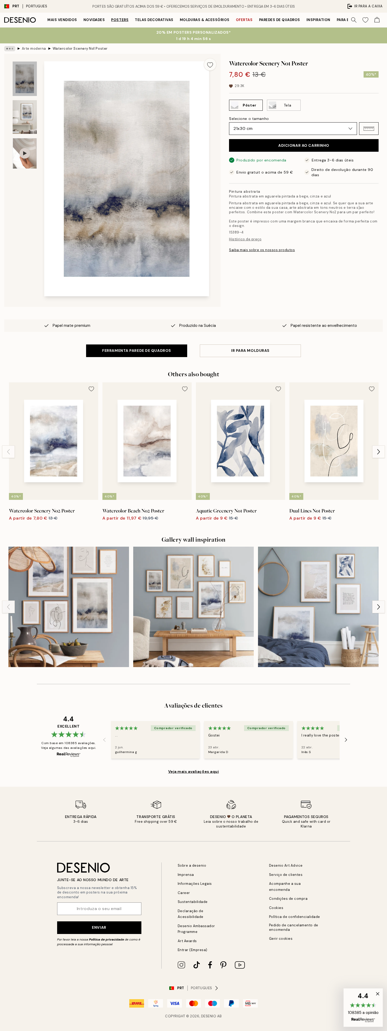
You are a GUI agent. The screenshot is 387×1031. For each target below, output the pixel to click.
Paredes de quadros (279, 20)
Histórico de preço (245, 239)
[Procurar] (354, 20)
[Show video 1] (25, 153)
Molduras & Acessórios (205, 20)
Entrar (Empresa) (192, 950)
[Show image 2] (25, 117)
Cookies (276, 908)
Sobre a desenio (192, 865)
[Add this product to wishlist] (210, 64)
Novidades (94, 20)
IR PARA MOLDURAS (250, 350)
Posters (119, 20)
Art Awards (187, 941)
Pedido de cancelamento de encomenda (293, 927)
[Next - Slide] (378, 451)
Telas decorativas (154, 20)
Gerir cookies (281, 938)
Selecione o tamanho (249, 118)
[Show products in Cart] (377, 20)
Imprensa (186, 874)
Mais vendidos (62, 20)
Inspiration (318, 20)
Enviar (99, 927)
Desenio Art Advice (286, 865)
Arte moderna (34, 48)
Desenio (208, 1016)
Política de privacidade (106, 939)
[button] (369, 128)
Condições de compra (288, 898)
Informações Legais (195, 883)
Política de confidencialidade (294, 917)
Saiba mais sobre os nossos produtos (262, 250)
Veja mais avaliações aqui (193, 771)
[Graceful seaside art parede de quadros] (318, 607)
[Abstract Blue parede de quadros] (68, 607)
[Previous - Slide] (8, 451)
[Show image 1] (25, 79)
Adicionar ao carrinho (303, 145)
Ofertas (244, 20)
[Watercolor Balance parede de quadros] (193, 607)
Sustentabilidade (193, 902)
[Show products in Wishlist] (365, 20)
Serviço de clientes (286, 874)
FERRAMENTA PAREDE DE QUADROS (136, 350)
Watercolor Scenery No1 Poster (80, 48)
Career (184, 893)
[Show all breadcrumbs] (9, 48)
